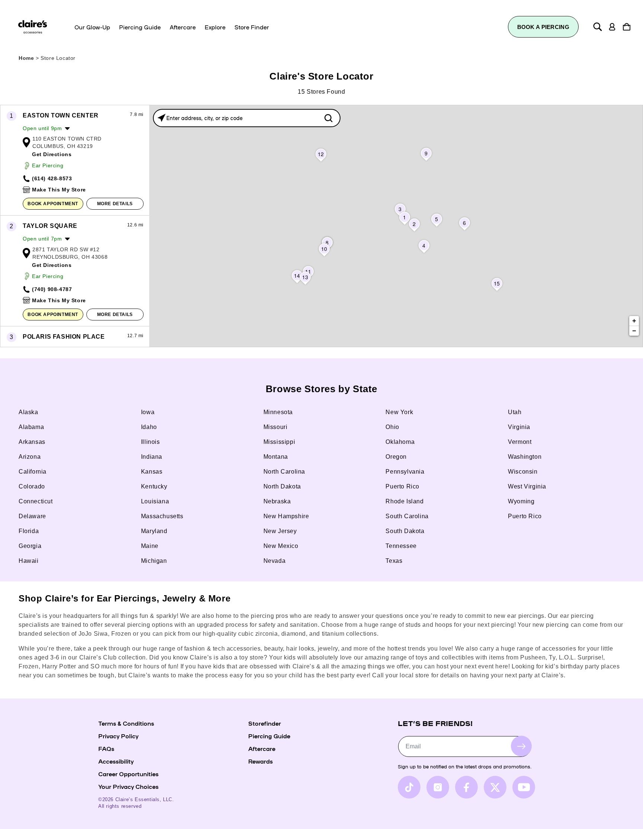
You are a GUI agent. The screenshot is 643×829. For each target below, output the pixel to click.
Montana (275, 457)
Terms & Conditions (126, 723)
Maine (150, 546)
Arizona (30, 457)
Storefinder (264, 723)
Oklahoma (400, 442)
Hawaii (29, 561)
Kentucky (154, 486)
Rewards (260, 761)
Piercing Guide (269, 736)
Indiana (151, 457)
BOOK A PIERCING (543, 27)
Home (26, 58)
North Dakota (282, 486)
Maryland (154, 531)
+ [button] (634, 321)
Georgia (30, 546)
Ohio (392, 427)
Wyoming (521, 501)
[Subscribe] (521, 746)
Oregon (396, 457)
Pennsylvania (405, 471)
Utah (514, 412)
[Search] (597, 26)
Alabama (31, 427)
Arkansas (32, 442)
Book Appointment (53, 203)
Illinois (150, 442)
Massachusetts (162, 516)
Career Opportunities (128, 774)
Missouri (275, 427)
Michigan (154, 561)
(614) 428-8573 (52, 178)
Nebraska (277, 501)
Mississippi (279, 442)
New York (399, 412)
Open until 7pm (42, 239)
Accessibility (116, 761)
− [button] (634, 331)
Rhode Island (404, 501)
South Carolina (407, 516)
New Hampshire (286, 516)
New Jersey (280, 531)
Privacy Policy (118, 736)
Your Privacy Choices (128, 786)
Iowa (147, 412)
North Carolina (284, 471)
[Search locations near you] (161, 118)
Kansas (152, 471)
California (33, 471)
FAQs (106, 748)
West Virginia (527, 486)
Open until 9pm (42, 128)
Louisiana (155, 501)
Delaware (32, 516)
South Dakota (405, 531)
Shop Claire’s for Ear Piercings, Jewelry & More (124, 598)
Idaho (149, 427)
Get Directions (51, 154)
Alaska (28, 412)
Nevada (274, 561)
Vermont (519, 442)
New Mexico (280, 546)
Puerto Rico (402, 486)
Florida (29, 531)
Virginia (519, 427)
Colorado (32, 486)
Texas (394, 561)
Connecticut (36, 501)
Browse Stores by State (321, 388)
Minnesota (278, 412)
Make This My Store (59, 190)
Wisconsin (522, 471)
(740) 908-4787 (52, 289)
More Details (115, 203)
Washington (524, 457)
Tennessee (401, 546)
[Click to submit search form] (328, 118)
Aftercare (261, 748)
